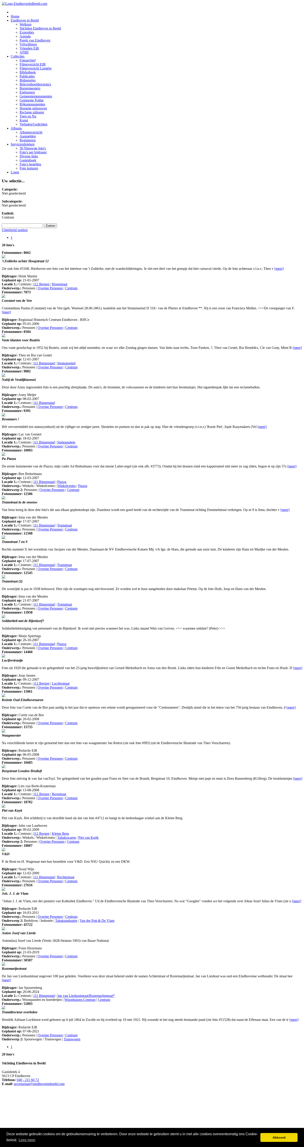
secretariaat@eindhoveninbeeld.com (39, 1084)
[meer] (279, 268)
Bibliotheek (28, 72)
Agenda (25, 36)
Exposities (27, 32)
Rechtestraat (65, 877)
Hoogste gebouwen (33, 108)
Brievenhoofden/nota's (35, 84)
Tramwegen (72, 1039)
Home (15, 16)
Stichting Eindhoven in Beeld (40, 28)
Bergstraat (59, 794)
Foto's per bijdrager (33, 152)
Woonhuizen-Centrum (79, 1000)
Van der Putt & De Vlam (97, 920)
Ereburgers (27, 92)
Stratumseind (66, 363)
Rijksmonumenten (32, 104)
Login (15, 172)
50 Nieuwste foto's (33, 148)
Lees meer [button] (27, 1140)
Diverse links (29, 156)
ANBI (24, 52)
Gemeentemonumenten (36, 96)
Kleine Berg (60, 833)
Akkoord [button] (279, 1137)
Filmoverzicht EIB (33, 64)
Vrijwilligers (28, 44)
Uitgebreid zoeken (15, 230)
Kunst (24, 120)
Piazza (61, 482)
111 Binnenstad (44, 363)
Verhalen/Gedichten (33, 124)
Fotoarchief (28, 60)
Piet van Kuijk (88, 837)
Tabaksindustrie (66, 920)
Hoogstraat (59, 284)
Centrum (71, 288)
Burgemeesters (30, 88)
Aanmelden (28, 136)
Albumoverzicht (31, 132)
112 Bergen (41, 284)
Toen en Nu (28, 116)
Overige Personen (50, 288)
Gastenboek (28, 160)
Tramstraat (64, 525)
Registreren (28, 140)
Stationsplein (66, 442)
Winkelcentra (66, 486)
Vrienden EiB (29, 48)
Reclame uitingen (32, 112)
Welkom (25, 24)
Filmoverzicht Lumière (36, 68)
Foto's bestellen (30, 164)
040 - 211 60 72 (28, 1080)
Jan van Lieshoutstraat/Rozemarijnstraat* (86, 996)
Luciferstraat (60, 683)
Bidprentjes (28, 80)
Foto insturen (29, 168)
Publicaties (27, 76)
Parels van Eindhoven (35, 40)
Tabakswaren (66, 837)
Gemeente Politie (32, 100)
